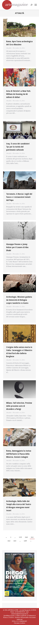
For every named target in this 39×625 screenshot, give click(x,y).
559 (20, 537)
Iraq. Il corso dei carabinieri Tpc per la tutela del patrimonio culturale (18, 146)
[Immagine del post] (19, 28)
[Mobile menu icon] (35, 5)
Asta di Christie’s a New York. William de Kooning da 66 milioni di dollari (18, 94)
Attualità (8, 48)
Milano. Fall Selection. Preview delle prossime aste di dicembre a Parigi (19, 405)
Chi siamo (17, 623)
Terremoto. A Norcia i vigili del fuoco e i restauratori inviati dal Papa (19, 196)
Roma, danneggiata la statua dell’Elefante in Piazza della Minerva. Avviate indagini (18, 453)
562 (8, 541)
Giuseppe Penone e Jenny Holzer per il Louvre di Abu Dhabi (17, 247)
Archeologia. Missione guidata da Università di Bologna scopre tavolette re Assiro (19, 299)
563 (14, 541)
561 (32, 537)
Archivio (22, 623)
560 (26, 537)
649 (25, 541)
